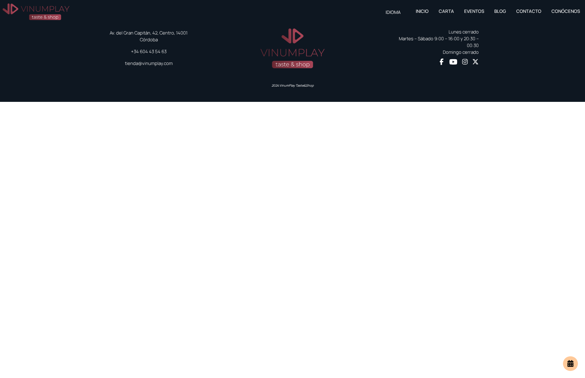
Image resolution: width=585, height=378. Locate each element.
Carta (446, 11)
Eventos (474, 11)
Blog (500, 11)
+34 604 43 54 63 (149, 51)
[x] (475, 62)
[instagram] (465, 62)
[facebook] (441, 62)
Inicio (422, 11)
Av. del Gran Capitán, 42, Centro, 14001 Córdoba (149, 36)
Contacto (528, 11)
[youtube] (453, 62)
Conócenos (565, 11)
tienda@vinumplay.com (149, 63)
